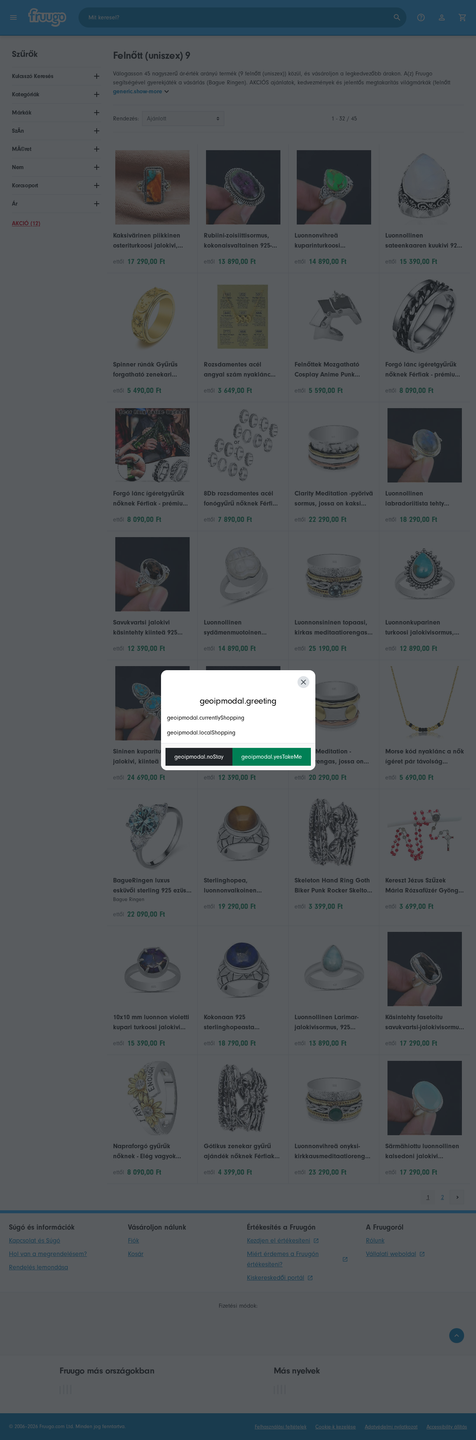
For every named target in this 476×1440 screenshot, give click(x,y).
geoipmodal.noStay (198, 756)
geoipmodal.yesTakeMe (271, 756)
